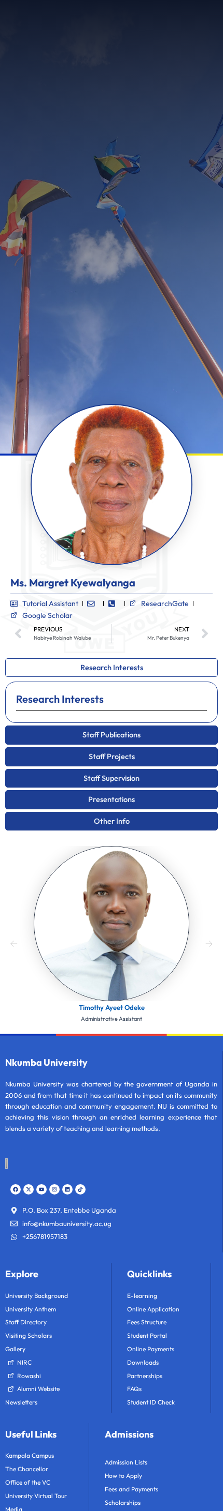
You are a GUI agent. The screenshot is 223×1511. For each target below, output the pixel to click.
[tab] (111, 667)
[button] (14, 942)
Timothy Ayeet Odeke (112, 1007)
